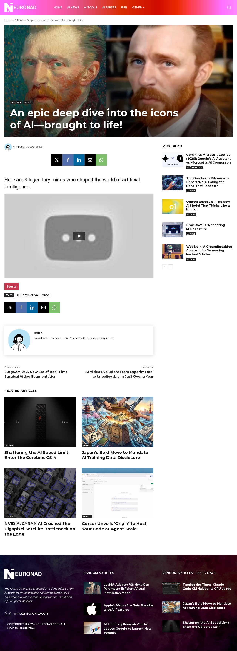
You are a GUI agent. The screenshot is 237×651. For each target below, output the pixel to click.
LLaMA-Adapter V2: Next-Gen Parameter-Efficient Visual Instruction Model (126, 589)
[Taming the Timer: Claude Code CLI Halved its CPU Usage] (171, 588)
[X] (56, 160)
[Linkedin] (79, 160)
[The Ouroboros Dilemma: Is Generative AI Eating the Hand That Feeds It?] (172, 182)
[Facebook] (68, 160)
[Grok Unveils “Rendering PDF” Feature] (172, 229)
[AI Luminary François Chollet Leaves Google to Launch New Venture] (92, 628)
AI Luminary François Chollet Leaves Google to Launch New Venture (127, 628)
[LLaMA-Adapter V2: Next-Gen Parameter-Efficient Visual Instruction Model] (92, 588)
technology (30, 295)
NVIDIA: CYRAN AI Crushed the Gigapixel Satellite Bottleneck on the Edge (39, 529)
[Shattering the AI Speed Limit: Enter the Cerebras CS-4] (40, 422)
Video (28, 102)
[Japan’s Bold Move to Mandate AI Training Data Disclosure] (118, 422)
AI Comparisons (194, 167)
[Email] (90, 160)
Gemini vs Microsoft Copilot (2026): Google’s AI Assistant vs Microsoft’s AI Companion (208, 158)
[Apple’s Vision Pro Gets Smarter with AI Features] (92, 609)
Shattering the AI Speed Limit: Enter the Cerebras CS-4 (36, 455)
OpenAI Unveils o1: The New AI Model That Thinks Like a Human (208, 205)
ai (18, 295)
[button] (229, 7)
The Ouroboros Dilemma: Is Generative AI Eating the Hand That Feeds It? (207, 182)
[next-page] (170, 266)
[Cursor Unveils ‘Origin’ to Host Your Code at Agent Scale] (118, 493)
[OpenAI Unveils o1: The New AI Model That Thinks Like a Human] (172, 206)
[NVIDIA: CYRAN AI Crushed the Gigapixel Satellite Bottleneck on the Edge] (40, 493)
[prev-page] (164, 266)
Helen (20, 147)
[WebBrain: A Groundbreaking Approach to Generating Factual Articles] (172, 251)
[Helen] (8, 147)
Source (12, 286)
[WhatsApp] (101, 160)
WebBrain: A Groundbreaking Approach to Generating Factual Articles (209, 250)
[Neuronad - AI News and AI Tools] (25, 7)
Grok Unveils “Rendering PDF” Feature (205, 227)
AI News (19, 20)
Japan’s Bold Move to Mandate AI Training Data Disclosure (115, 455)
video (45, 295)
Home (7, 20)
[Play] (79, 236)
